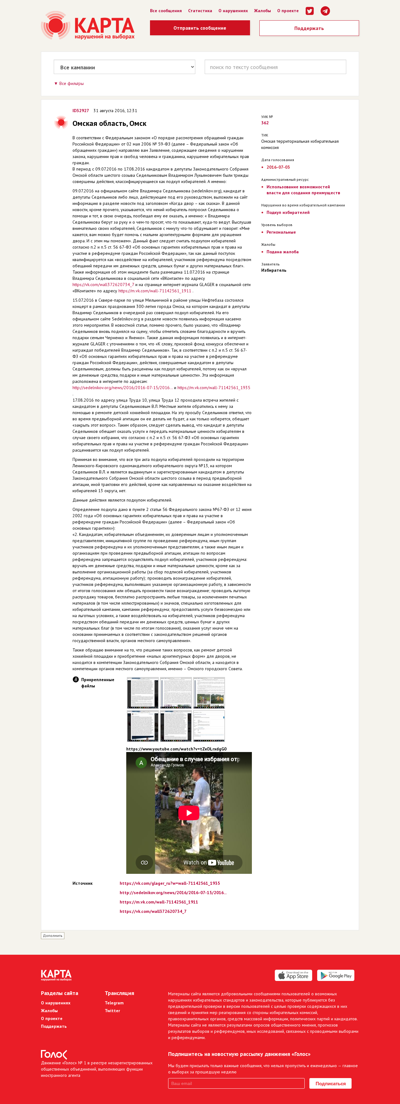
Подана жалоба (283, 252)
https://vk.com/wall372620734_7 (103, 284)
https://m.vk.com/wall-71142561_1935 (214, 387)
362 (265, 123)
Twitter (112, 1010)
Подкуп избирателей (288, 212)
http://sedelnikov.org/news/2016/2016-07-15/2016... (122, 387)
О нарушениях (233, 10)
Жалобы (262, 10)
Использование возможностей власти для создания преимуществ (303, 190)
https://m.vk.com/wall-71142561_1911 (154, 291)
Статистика (200, 10)
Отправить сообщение (199, 28)
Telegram (114, 1003)
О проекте (288, 10)
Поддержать (309, 28)
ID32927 (80, 110)
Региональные (281, 232)
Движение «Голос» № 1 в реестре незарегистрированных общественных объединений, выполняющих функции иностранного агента (96, 1069)
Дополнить (52, 935)
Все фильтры (71, 83)
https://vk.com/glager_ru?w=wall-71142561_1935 (170, 883)
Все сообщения (166, 10)
